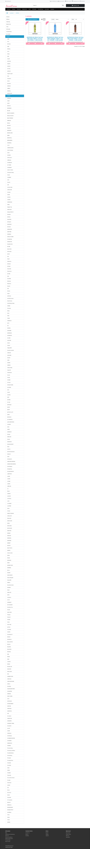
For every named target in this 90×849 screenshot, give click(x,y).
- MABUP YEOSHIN (10, 513)
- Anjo (7, 76)
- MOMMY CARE (9, 565)
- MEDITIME (8, 540)
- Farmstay (8, 308)
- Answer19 (8, 78)
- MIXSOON (8, 560)
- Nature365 (8, 580)
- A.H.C (7, 51)
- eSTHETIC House (9, 298)
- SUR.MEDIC (9, 740)
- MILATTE (8, 545)
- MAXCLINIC (9, 525)
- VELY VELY (8, 792)
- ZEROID (8, 822)
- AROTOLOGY (9, 93)
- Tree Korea (8, 782)
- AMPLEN (8, 71)
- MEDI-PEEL (8, 530)
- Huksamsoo (9, 372)
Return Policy (7, 841)
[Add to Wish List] (35, 43)
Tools (29, 9)
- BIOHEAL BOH (9, 132)
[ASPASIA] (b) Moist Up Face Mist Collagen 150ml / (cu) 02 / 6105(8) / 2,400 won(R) (55, 38)
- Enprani (8, 286)
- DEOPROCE (8, 224)
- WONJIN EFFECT (9, 809)
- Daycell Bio (8, 219)
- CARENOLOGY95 (9, 147)
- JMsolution (8, 417)
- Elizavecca (8, 283)
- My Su (8, 570)
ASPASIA (17, 13)
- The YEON (8, 765)
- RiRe (7, 654)
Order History (68, 834)
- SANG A (8, 683)
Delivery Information (9, 838)
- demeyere (8, 221)
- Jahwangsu (8, 404)
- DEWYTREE (8, 231)
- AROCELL (8, 90)
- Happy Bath (9, 347)
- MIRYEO (8, 550)
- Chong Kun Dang (10, 172)
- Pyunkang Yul (9, 634)
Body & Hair (24, 9)
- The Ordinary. (9, 755)
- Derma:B (8, 226)
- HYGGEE (8, 379)
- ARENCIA (8, 85)
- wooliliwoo (8, 812)
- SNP (7, 713)
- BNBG (7, 135)
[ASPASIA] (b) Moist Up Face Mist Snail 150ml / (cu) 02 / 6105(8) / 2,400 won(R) (75, 38)
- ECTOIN (8, 273)
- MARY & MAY (9, 520)
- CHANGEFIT (9, 167)
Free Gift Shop (40, 9)
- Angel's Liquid (9, 73)
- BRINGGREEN (9, 140)
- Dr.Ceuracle (8, 251)
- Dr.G (7, 256)
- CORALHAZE (9, 189)
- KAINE (8, 429)
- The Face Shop (9, 748)
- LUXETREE (8, 505)
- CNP (7, 184)
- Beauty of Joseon (10, 115)
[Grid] (44, 19)
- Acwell (8, 58)
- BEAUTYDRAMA (9, 118)
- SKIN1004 (8, 706)
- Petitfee (8, 619)
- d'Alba (8, 204)
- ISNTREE (8, 399)
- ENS (7, 288)
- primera (8, 627)
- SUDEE (8, 730)
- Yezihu (8, 817)
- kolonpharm (9, 459)
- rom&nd (8, 661)
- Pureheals (8, 629)
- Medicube (8, 535)
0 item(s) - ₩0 (76, 5)
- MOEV (8, 562)
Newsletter (68, 837)
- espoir (8, 293)
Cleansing (19, 9)
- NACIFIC (8, 572)
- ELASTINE (8, 278)
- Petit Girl (8, 617)
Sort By (53, 19)
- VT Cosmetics (9, 799)
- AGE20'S (8, 63)
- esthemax (8, 295)
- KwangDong (9, 468)
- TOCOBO (8, 772)
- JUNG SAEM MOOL (10, 421)
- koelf (7, 456)
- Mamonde (8, 518)
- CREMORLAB (9, 202)
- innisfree (8, 394)
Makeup (13, 9)
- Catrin (8, 152)
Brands (47, 832)
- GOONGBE (8, 330)
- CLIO (7, 179)
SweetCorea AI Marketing (10, 834)
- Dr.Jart (8, 258)
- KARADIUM (8, 431)
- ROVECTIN (8, 669)
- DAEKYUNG (9, 209)
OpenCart (11, 845)
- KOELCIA (8, 454)
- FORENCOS (8, 320)
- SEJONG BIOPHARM (10, 688)
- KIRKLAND (8, 436)
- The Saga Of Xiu (9, 760)
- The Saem (8, 757)
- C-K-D (7, 145)
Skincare (8, 9)
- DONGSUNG (9, 241)
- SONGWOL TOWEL (10, 723)
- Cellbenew (8, 160)
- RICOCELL (8, 651)
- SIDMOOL (8, 693)
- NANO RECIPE (9, 575)
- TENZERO (8, 745)
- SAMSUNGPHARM (10, 681)
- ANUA (8, 81)
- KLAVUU (8, 449)
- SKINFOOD (8, 708)
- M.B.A (7, 508)
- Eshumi (8, 291)
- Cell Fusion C (9, 157)
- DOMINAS (8, 234)
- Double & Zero (9, 244)
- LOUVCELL (8, 498)
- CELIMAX (8, 155)
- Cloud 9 (8, 182)
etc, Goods (47, 9)
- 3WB (7, 46)
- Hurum (8, 375)
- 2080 (7, 39)
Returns (27, 834)
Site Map (27, 835)
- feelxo (8, 310)
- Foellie (8, 318)
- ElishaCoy (8, 281)
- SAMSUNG (8, 678)
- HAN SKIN (8, 340)
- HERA (7, 360)
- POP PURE (8, 624)
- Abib (7, 56)
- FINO (7, 315)
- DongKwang (9, 239)
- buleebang (8, 142)
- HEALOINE (8, 355)
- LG (7, 488)
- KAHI (7, 426)
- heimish (8, 357)
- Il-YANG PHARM (9, 384)
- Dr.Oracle (8, 263)
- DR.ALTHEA (8, 249)
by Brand (52, 9)
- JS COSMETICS (9, 419)
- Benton (8, 123)
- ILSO (7, 389)
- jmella (7, 414)
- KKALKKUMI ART (9, 444)
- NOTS (7, 594)
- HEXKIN (8, 362)
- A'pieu (8, 53)
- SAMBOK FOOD (9, 676)
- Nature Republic (9, 577)
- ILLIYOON (8, 387)
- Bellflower (8, 120)
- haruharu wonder (10, 350)
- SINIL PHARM (9, 696)
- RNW (7, 659)
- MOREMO (8, 567)
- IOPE (7, 397)
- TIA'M (7, 767)
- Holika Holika (9, 367)
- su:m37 (8, 728)
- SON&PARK (9, 720)
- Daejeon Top (9, 207)
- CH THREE (8, 165)
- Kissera (8, 439)
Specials (47, 835)
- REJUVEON (8, 649)
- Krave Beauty (9, 466)
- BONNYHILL (9, 137)
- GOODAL (8, 328)
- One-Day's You (9, 607)
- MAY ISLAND (9, 528)
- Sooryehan (8, 725)
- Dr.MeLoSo (8, 261)
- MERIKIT (8, 543)
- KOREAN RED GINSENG (11, 464)
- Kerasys (8, 434)
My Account (68, 832)
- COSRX (8, 194)
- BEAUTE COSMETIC (10, 113)
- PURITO (8, 631)
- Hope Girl (8, 370)
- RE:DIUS (8, 636)
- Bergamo (8, 128)
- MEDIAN (8, 533)
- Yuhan (8, 819)
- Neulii (7, 590)
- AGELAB (8, 66)
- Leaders (8, 483)
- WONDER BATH (9, 807)
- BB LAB (8, 110)
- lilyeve (8, 491)
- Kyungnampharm (10, 471)
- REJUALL (8, 644)
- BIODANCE (8, 130)
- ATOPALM (8, 98)
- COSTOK (8, 197)
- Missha (8, 557)
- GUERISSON (9, 335)
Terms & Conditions (8, 837)
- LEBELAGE (8, 486)
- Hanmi (8, 342)
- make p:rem (9, 515)
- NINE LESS (8, 592)
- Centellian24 (9, 162)
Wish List (67, 835)
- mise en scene (9, 552)
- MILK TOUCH (9, 547)
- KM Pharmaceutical (10, 451)
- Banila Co (8, 105)
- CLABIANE (8, 177)
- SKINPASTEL (9, 711)
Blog (6, 832)
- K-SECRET (8, 424)
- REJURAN (8, 646)
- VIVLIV (8, 795)
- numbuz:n (8, 597)
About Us (7, 835)
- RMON (8, 656)
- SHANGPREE (9, 691)
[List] (42, 19)
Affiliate (47, 834)
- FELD (7, 313)
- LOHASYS (8, 496)
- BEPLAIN (8, 125)
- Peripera (8, 614)
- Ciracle (8, 174)
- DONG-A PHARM (9, 236)
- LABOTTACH (9, 473)
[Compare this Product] (42, 43)
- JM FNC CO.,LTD (9, 412)
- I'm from (8, 382)
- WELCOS (8, 802)
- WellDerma (8, 804)
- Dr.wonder (8, 268)
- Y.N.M (7, 814)
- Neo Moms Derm (10, 585)
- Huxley (8, 377)
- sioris (7, 698)
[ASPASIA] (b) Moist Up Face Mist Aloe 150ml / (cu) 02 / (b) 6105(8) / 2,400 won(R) (35, 38)
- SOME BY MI (9, 718)
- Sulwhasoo (8, 733)
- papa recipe (9, 612)
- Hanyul (8, 345)
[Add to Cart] (29, 43)
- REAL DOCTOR (9, 641)
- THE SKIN (8, 762)
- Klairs (7, 446)
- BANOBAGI (8, 108)
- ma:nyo (8, 510)
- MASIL (8, 523)
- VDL (7, 787)
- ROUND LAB (9, 666)
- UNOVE (8, 785)
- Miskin (8, 555)
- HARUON (8, 352)
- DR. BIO (8, 246)
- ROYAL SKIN (9, 671)
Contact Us (28, 832)
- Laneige (8, 481)
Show (73, 19)
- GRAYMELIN (9, 333)
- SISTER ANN (9, 701)
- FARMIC (8, 305)
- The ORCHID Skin (10, 753)
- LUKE (7, 501)
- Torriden (8, 780)
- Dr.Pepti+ (8, 266)
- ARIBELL (8, 88)
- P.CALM (8, 609)
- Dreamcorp (8, 271)
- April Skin (8, 83)
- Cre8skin (8, 199)
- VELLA (8, 790)
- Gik (7, 325)
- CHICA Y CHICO (9, 169)
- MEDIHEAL (8, 538)
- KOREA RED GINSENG (10, 461)
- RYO (7, 673)
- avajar (8, 100)
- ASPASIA (8, 95)
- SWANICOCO (9, 743)
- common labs (9, 187)
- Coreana (8, 192)
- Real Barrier (9, 639)
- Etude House (9, 300)
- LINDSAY (8, 493)
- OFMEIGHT (8, 602)
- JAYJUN (8, 407)
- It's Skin (8, 402)
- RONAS (8, 664)
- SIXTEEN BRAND (9, 703)
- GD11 (7, 323)
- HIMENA (8, 365)
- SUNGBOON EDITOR (10, 738)
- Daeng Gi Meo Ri (9, 211)
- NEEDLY (8, 582)
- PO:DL (8, 622)
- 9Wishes (8, 48)
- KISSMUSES (9, 441)
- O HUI (8, 599)
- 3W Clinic (8, 43)
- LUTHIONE (8, 503)
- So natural (8, 716)
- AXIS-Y (8, 103)
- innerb (8, 392)
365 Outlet (34, 9)
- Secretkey (8, 686)
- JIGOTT (8, 409)
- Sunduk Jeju (9, 735)
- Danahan (8, 214)
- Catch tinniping (9, 150)
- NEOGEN (8, 587)
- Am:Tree (8, 68)
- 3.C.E (7, 41)
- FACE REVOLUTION (10, 303)
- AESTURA (8, 61)
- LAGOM (8, 478)
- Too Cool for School (10, 777)
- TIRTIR (8, 770)
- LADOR (8, 476)
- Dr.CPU (8, 254)
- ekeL (7, 276)
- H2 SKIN (8, 337)
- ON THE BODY (9, 604)
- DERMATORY (9, 229)
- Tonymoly (8, 775)
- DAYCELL (8, 216)
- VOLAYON (8, 797)
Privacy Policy (7, 839)
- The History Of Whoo (10, 750)
